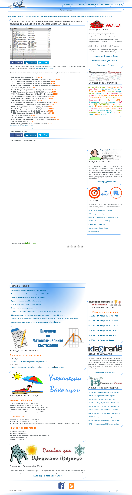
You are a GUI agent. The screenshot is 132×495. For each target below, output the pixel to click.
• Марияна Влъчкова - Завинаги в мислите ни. (25, 304)
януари (13, 367)
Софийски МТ (97, 108)
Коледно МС (100, 93)
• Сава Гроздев (93, 231)
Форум (118, 4)
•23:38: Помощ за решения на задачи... (101, 417)
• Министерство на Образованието (100, 214)
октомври (25, 361)
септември (14, 361)
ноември (34, 361)
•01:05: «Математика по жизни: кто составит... (104, 392)
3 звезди (75, 246)
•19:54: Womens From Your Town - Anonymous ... (104, 413)
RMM (97, 114)
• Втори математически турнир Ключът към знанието (28, 290)
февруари (22, 367)
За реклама (89, 491)
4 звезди (78, 246)
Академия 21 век (113, 87)
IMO (119, 112)
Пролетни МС (116, 104)
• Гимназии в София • (105, 65)
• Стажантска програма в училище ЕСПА (23, 308)
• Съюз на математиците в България (100, 210)
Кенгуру (91, 93)
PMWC (90, 115)
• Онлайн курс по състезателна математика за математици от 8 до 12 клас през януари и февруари (44, 318)
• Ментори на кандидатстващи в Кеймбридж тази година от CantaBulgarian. (35, 322)
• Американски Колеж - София (98, 228)
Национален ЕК (94, 100)
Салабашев (118, 106)
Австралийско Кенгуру (97, 87)
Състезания (105, 4)
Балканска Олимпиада (111, 89)
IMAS (109, 112)
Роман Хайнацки (104, 106)
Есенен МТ (110, 91)
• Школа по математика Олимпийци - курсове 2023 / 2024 (29, 294)
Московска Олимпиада (113, 98)
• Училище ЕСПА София (96, 224)
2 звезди (71, 246)
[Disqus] (47, 214)
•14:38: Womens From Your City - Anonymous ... (104, 406)
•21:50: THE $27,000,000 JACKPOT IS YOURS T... (105, 403)
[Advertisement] (47, 164)
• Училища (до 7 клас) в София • (105, 55)
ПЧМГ (91, 106)
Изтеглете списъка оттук (45, 68)
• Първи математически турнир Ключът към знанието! (28, 297)
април (36, 367)
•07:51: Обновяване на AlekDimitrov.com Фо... (103, 424)
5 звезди (82, 246)
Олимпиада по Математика (101, 101)
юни (47, 367)
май (42, 367)
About (95, 491)
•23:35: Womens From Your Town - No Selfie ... (103, 410)
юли (52, 367)
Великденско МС (96, 90)
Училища (79, 4)
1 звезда (68, 246)
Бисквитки (120, 491)
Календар (91, 4)
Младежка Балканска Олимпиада (105, 96)
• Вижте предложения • (105, 181)
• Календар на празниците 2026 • (47, 475)
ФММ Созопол (111, 108)
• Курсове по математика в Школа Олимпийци (25, 301)
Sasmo (104, 114)
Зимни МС (118, 91)
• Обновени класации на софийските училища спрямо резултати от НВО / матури (37, 315)
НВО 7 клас (113, 99)
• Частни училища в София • (105, 60)
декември (43, 361)
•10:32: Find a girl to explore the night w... (102, 396)
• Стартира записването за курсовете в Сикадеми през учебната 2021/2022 (35, 311)
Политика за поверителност (107, 491)
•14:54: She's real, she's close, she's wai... (102, 399)
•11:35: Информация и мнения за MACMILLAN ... (105, 420)
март (30, 367)
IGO (105, 112)
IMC (115, 112)
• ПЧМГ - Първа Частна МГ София (100, 221)
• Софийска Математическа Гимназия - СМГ (103, 217)
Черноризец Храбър (104, 110)
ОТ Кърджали (101, 103)
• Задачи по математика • (105, 372)
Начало (68, 4)
